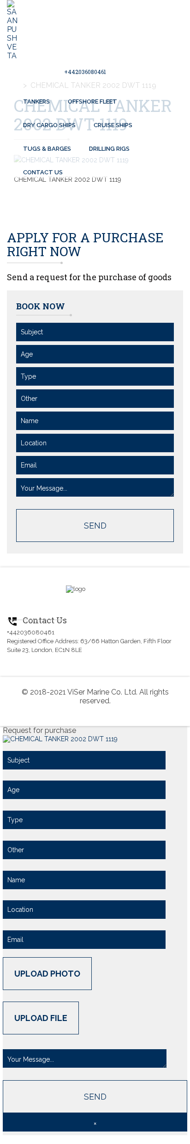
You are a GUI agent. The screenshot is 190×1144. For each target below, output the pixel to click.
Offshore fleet (92, 101)
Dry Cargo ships (49, 125)
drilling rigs (109, 148)
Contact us (43, 172)
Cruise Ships (113, 125)
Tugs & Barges (47, 148)
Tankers (36, 101)
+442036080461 (85, 71)
